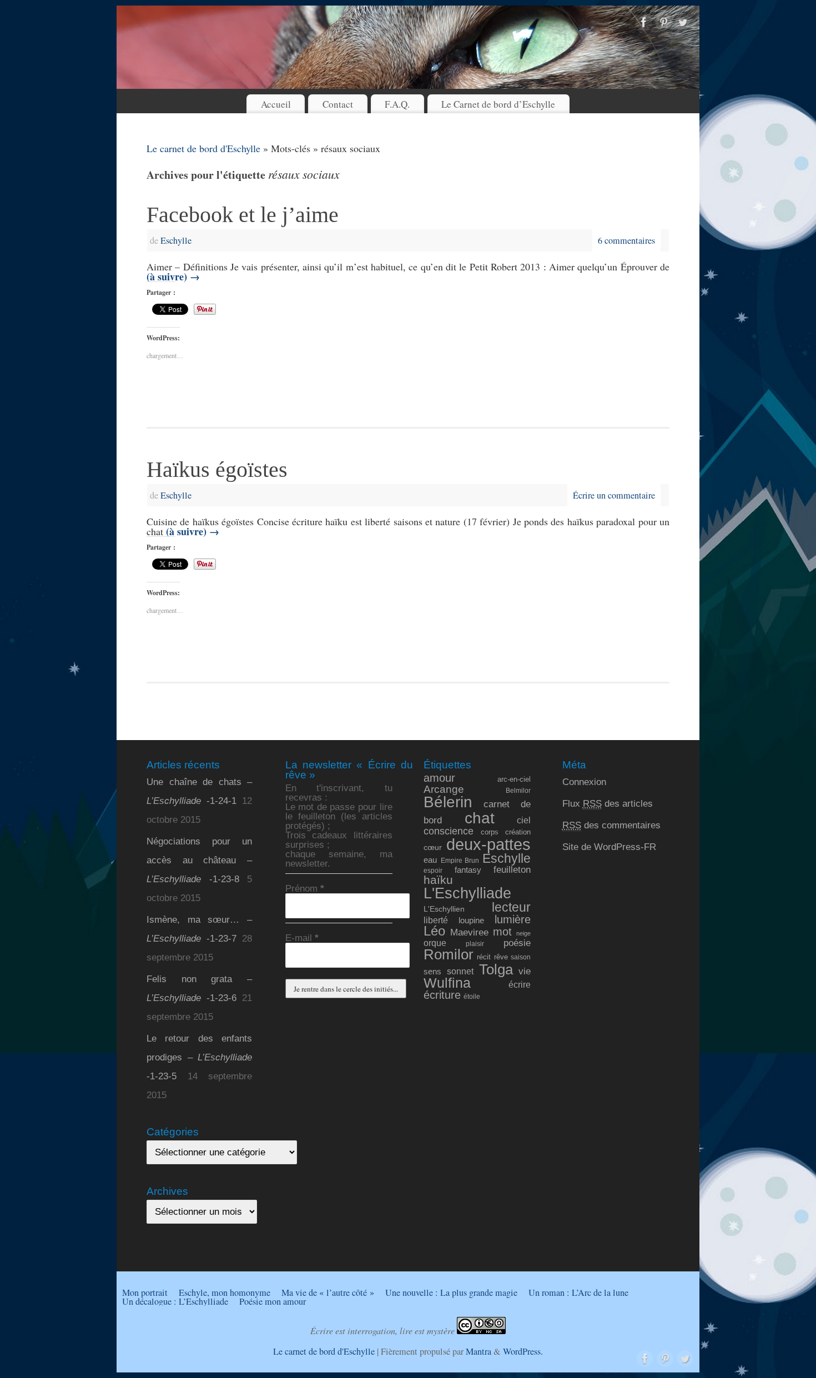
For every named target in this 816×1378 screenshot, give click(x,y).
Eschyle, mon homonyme (224, 1292)
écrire (519, 984)
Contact (338, 104)
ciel (524, 820)
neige (523, 933)
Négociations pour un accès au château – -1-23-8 (199, 860)
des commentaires (611, 825)
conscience (449, 831)
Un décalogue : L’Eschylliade (175, 1301)
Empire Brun (460, 860)
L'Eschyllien (444, 908)
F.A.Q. (397, 104)
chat (480, 818)
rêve (501, 957)
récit (484, 957)
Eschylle (176, 240)
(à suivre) (173, 276)
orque (435, 943)
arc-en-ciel (514, 779)
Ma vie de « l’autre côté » (327, 1292)
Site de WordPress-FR (609, 847)
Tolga (496, 969)
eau (430, 860)
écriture (442, 995)
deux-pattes (488, 844)
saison (521, 956)
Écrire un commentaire (614, 495)
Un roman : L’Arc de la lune (578, 1292)
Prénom (304, 888)
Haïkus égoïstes (217, 469)
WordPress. (523, 1351)
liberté (436, 920)
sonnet (460, 971)
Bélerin (448, 802)
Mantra (478, 1351)
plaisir (475, 943)
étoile (472, 996)
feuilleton (512, 869)
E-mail (302, 938)
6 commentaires (626, 240)
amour (439, 778)
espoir (433, 870)
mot (502, 931)
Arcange (444, 789)
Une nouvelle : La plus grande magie (451, 1292)
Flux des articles (607, 803)
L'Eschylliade (467, 893)
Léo (434, 931)
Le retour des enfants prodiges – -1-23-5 (199, 1057)
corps (489, 832)
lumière (513, 919)
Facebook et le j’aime (243, 214)
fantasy (468, 870)
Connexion (584, 782)
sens (432, 971)
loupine (471, 920)
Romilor (449, 954)
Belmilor (518, 790)
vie (524, 971)
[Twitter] (682, 23)
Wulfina (447, 982)
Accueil (276, 104)
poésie (517, 942)
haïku (438, 879)
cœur (433, 847)
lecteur (511, 907)
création (518, 832)
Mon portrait (145, 1292)
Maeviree (469, 932)
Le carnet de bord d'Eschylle (203, 148)
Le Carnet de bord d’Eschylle (498, 104)
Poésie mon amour (272, 1301)
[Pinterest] (663, 23)
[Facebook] (644, 23)
